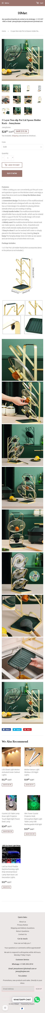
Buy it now (12, 173)
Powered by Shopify (27, 1004)
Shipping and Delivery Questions (22, 928)
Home (4, 31)
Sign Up (39, 989)
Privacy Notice (22, 925)
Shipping (15, 136)
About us (22, 922)
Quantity (5, 153)
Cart (41, 3)
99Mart (16, 1004)
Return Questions (22, 931)
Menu (7, 3)
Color (4, 142)
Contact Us (22, 934)
